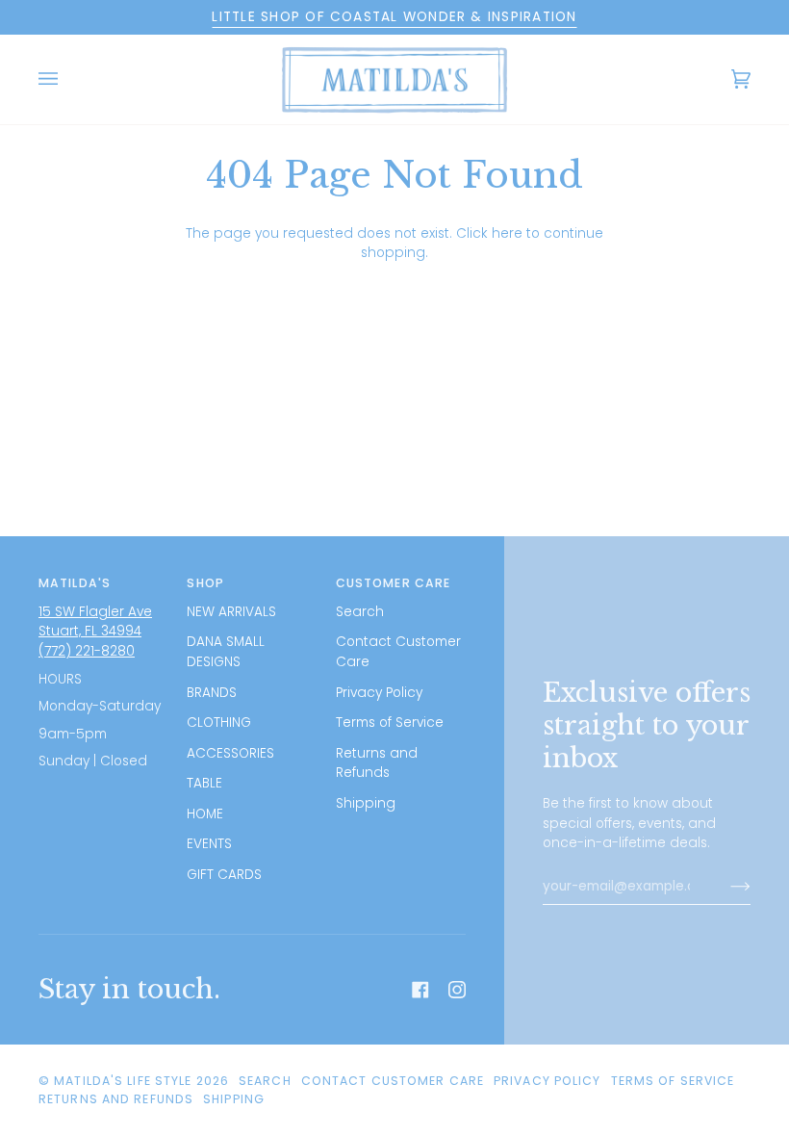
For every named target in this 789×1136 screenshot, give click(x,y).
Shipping (365, 803)
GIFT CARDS (224, 874)
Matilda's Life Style (122, 1080)
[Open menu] (67, 79)
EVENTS (209, 844)
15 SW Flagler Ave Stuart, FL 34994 (95, 622)
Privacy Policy (379, 693)
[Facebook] (420, 989)
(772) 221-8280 (86, 651)
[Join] (725, 886)
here (507, 233)
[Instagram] (457, 989)
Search (360, 612)
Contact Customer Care (392, 1080)
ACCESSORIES (230, 753)
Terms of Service (390, 722)
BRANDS (212, 693)
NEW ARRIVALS (231, 612)
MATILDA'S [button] (74, 583)
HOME (205, 814)
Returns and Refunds (377, 763)
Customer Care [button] (393, 583)
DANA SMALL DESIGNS (226, 652)
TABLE (204, 783)
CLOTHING (219, 722)
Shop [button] (205, 583)
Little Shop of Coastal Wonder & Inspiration (394, 17)
